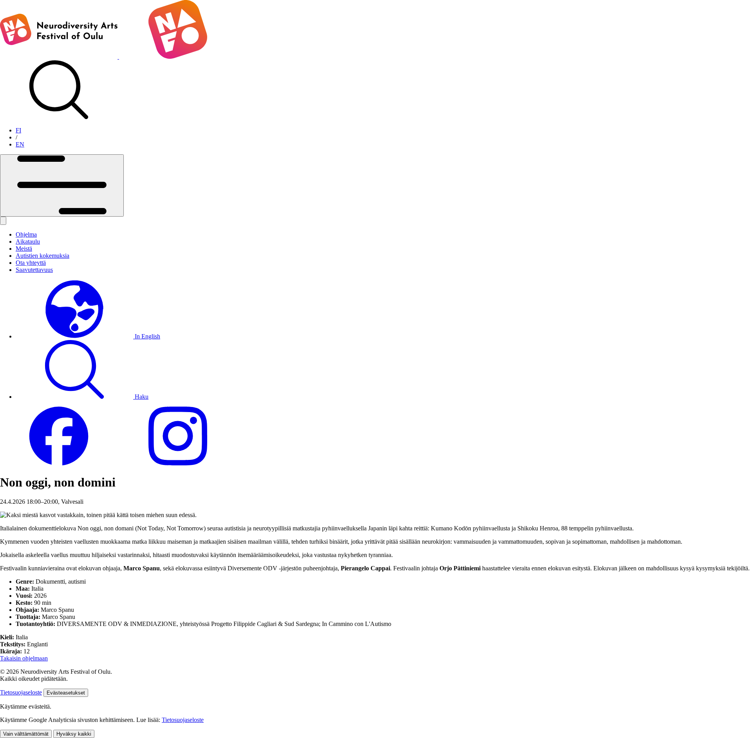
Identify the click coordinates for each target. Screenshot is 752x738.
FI (18, 130)
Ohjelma (26, 234)
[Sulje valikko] (3, 221)
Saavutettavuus (34, 269)
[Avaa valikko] (62, 185)
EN (20, 144)
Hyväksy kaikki (73, 734)
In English (146, 336)
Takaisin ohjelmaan (24, 658)
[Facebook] (59, 463)
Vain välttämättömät (26, 734)
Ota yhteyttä (31, 262)
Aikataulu (28, 241)
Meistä (24, 248)
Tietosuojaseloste (21, 692)
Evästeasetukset (66, 693)
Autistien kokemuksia (42, 255)
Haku (140, 396)
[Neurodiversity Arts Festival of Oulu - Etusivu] (118, 56)
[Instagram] (178, 463)
